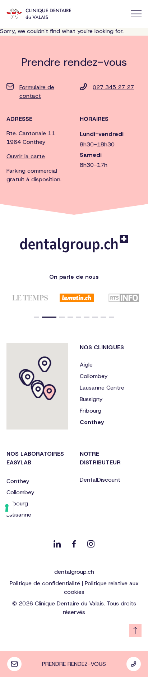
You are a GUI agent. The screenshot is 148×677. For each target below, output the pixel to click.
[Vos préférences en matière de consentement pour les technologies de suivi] (7, 508)
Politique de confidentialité (45, 583)
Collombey (93, 376)
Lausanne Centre (102, 387)
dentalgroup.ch (74, 572)
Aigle (86, 364)
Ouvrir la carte (25, 156)
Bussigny (91, 399)
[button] (36, 317)
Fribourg (90, 410)
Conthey (92, 422)
